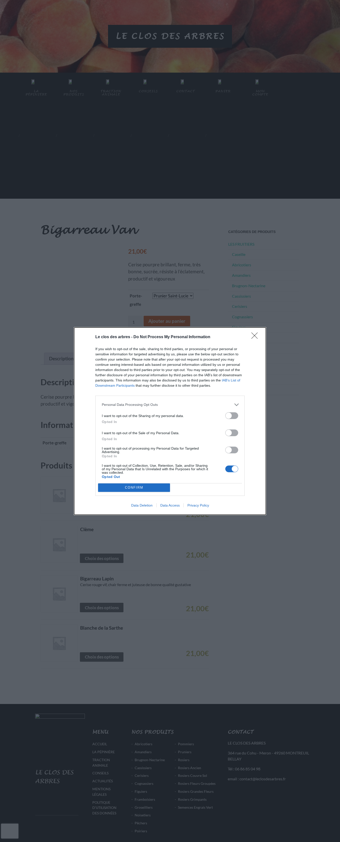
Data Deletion (142, 505)
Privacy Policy (198, 505)
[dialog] (170, 421)
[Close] (256, 337)
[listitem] (170, 404)
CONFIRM (134, 487)
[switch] (231, 415)
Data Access (170, 505)
